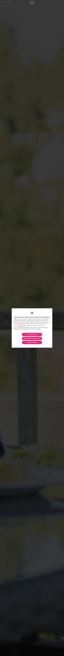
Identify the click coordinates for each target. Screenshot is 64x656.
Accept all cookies (32, 334)
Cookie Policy (21, 325)
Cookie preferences (32, 342)
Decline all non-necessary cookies (32, 338)
